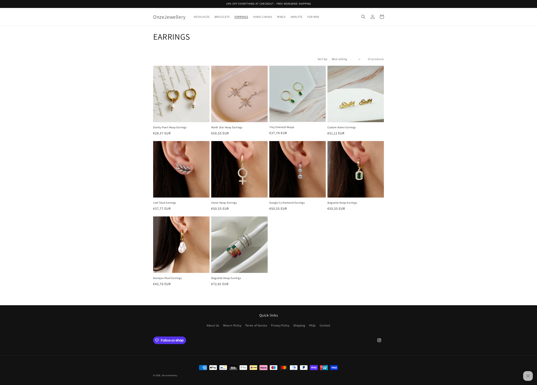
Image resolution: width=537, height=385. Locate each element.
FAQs (312, 325)
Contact (325, 325)
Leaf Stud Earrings (164, 202)
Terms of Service (256, 325)
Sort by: (323, 59)
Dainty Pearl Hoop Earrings (170, 127)
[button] (363, 16)
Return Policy (232, 325)
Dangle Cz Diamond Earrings (287, 202)
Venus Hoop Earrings (224, 202)
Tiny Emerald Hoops (281, 127)
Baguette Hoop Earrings (342, 202)
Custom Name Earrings (341, 127)
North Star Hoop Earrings (226, 127)
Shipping (299, 325)
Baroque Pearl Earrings (167, 278)
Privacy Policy (280, 325)
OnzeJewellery (169, 375)
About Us (213, 325)
